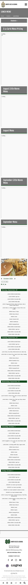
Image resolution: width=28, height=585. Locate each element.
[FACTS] (16, 583)
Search (25, 583)
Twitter (11, 560)
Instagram (16, 560)
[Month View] (1, 284)
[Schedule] (3, 583)
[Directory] (7, 583)
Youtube (20, 560)
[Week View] (3, 284)
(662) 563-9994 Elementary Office (14, 550)
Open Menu (26, 4)
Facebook (8, 560)
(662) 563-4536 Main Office (14, 552)
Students (14, 21)
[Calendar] (11, 583)
